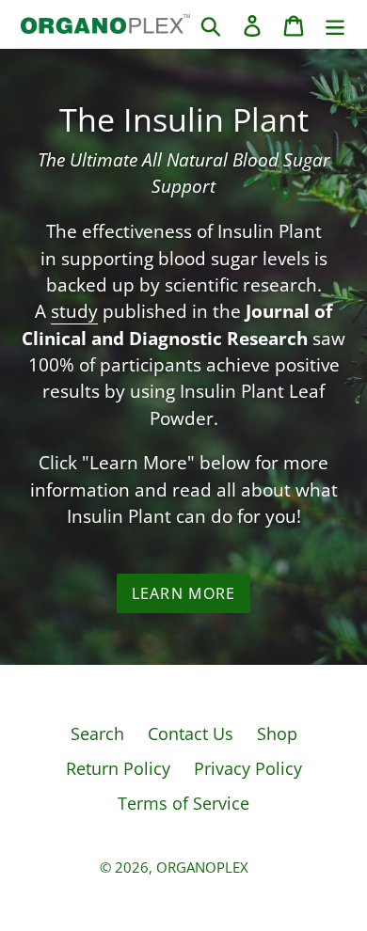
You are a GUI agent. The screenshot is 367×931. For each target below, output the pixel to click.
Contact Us (190, 733)
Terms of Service (183, 803)
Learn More (184, 593)
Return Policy (118, 768)
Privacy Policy (248, 768)
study (74, 311)
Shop (277, 733)
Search (97, 733)
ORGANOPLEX (202, 867)
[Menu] (335, 24)
